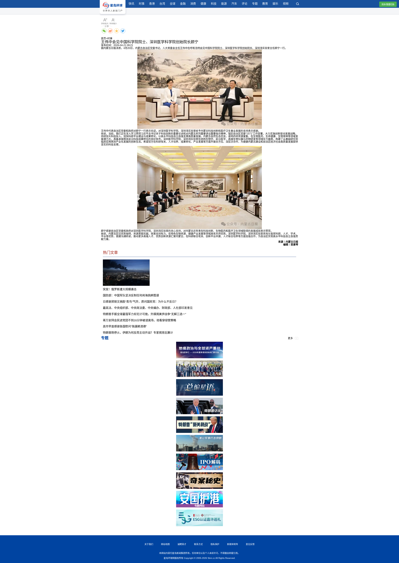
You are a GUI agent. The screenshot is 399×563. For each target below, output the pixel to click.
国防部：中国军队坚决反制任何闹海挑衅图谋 (131, 295)
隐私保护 (215, 544)
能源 (224, 3)
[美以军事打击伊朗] (199, 450)
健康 (203, 3)
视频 (285, 3)
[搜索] (297, 4)
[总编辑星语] (199, 394)
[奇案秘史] (199, 488)
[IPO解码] (199, 469)
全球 (172, 3)
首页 (103, 38)
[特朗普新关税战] (199, 432)
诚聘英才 (182, 544)
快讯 (131, 3)
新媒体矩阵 (232, 544)
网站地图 (165, 544)
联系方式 (198, 544)
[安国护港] (199, 506)
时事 (141, 3)
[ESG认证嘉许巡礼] (199, 525)
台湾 (162, 3)
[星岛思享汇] (199, 357)
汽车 (234, 3)
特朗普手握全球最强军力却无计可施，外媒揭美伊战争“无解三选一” (144, 314)
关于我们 (148, 544)
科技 (213, 3)
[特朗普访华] (199, 413)
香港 (152, 3)
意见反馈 (250, 544)
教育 (265, 3)
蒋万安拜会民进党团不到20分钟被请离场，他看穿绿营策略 (139, 320)
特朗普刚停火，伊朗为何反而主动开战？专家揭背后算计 (138, 332)
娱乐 (275, 3)
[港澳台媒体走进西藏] (199, 376)
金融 (183, 3)
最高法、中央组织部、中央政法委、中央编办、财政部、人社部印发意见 (148, 307)
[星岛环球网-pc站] (112, 14)
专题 (255, 3)
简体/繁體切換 (388, 4)
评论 (244, 3)
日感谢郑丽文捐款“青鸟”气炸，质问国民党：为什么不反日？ (140, 301)
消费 (193, 3)
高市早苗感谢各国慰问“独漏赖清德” (125, 326)
